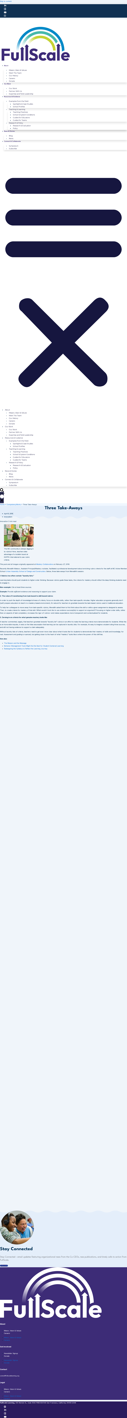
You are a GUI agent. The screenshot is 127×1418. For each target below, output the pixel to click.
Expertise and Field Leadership (21, 94)
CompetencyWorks (14, 504)
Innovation (8, 517)
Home (2, 504)
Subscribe (13, 149)
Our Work (7, 84)
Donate (12, 81)
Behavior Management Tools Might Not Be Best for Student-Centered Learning (34, 646)
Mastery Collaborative (44, 564)
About (6, 66)
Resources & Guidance (12, 97)
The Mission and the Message (15, 643)
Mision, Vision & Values (12, 1331)
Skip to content (6, 1)
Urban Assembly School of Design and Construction (26, 571)
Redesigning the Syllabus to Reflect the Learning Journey (25, 649)
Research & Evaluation (22, 126)
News (11, 138)
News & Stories (9, 131)
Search (2, 493)
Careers (7, 1333)
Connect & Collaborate (12, 141)
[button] (63, 279)
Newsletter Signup (11, 1353)
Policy (15, 128)
